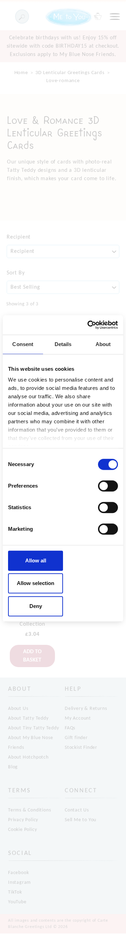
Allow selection (35, 583)
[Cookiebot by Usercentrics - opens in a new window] (89, 324)
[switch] (108, 485)
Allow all (35, 560)
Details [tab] (63, 344)
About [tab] (103, 344)
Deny (35, 606)
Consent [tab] (22, 344)
